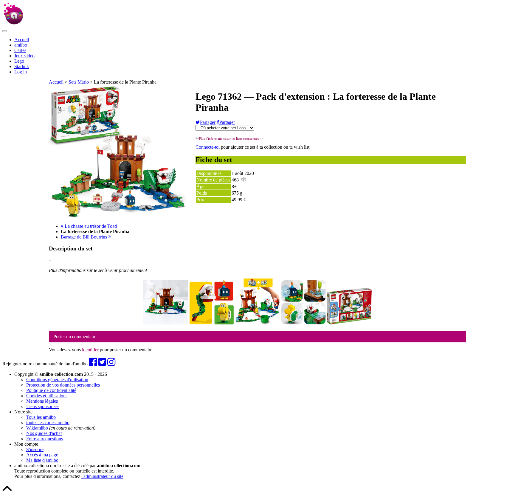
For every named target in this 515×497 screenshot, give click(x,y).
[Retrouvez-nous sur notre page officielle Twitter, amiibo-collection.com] (102, 363)
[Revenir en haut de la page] (7, 491)
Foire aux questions (44, 438)
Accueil (21, 39)
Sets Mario (79, 81)
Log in (20, 71)
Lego (19, 61)
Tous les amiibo (41, 417)
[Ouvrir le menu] (4, 31)
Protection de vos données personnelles (63, 384)
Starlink (21, 66)
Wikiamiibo (37, 427)
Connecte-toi (208, 147)
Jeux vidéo (24, 55)
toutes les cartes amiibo (47, 422)
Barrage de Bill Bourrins (84, 236)
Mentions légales (42, 401)
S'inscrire (35, 449)
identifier (90, 349)
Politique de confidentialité (51, 390)
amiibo (20, 44)
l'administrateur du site (102, 476)
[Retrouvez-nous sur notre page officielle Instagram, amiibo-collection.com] (111, 363)
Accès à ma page (42, 454)
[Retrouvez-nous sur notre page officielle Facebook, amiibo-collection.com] (93, 363)
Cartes (20, 50)
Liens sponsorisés (42, 406)
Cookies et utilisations (46, 395)
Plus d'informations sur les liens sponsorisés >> (231, 138)
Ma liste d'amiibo (42, 460)
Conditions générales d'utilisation (57, 379)
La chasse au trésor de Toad (90, 226)
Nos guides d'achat (44, 433)
